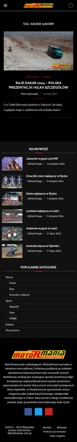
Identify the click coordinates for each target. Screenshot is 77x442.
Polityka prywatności (54, 431)
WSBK (13, 318)
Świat (12, 283)
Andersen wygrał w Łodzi (41, 228)
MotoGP (14, 306)
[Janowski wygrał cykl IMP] (12, 164)
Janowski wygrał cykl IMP (42, 158)
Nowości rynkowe (19, 294)
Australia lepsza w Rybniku (42, 245)
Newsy (9, 277)
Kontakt (47, 427)
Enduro (10, 324)
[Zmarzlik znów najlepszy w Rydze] (12, 181)
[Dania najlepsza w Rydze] (12, 199)
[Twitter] (38, 411)
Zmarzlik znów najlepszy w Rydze (46, 176)
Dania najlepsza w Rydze (41, 193)
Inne (12, 312)
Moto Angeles (57, 436)
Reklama (62, 427)
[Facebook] (28, 411)
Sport (9, 300)
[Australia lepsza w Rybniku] (12, 251)
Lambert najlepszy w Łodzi (42, 211)
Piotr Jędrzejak (29, 94)
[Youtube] (49, 411)
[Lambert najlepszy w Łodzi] (12, 216)
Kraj (11, 289)
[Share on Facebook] (38, 117)
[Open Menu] (5, 5)
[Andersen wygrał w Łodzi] (12, 233)
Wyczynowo (12, 330)
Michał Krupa (35, 163)
